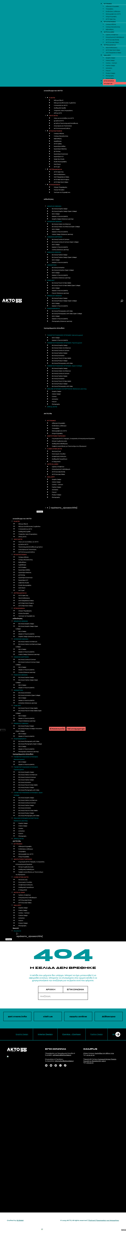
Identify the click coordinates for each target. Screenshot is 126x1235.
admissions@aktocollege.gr (62, 1055)
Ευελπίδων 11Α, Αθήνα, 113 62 (104, 1053)
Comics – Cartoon (71, 1034)
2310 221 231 (90, 1063)
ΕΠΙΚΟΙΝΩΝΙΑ (75, 989)
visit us (48, 1016)
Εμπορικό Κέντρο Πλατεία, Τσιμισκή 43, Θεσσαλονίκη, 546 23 (99, 1060)
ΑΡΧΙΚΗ (50, 989)
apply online (78, 1016)
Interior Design (45, 1034)
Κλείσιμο (39, 511)
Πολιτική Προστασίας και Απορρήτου (103, 1220)
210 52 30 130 (90, 1055)
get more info (17, 1016)
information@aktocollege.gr (64, 1061)
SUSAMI (20, 1220)
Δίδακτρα (108, 1016)
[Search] (84, 996)
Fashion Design (96, 1034)
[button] (2, 730)
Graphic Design (22, 1034)
